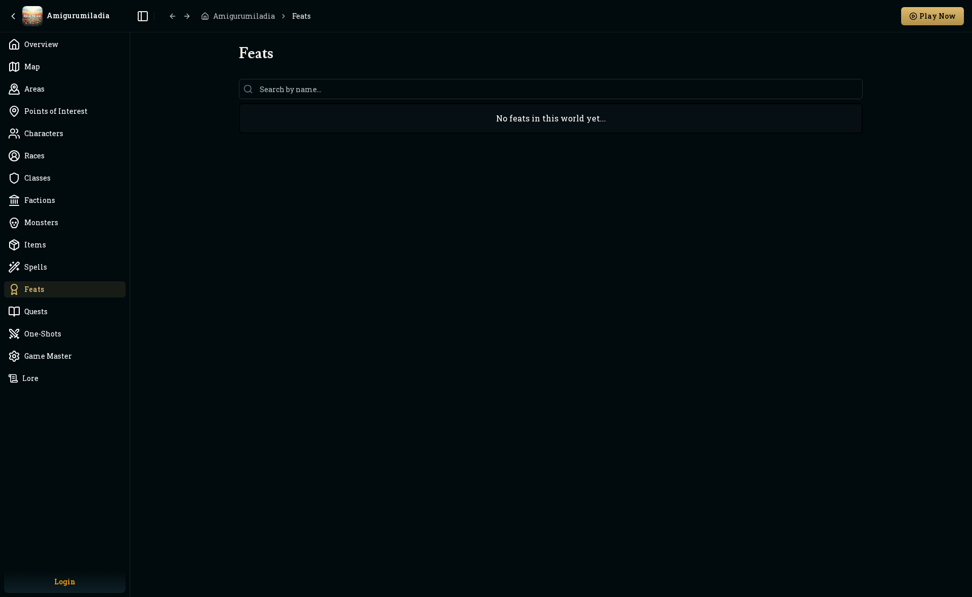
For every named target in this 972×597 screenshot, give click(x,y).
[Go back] (173, 16)
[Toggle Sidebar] (130, 298)
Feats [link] (301, 16)
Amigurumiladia (244, 16)
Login (64, 581)
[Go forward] (187, 16)
